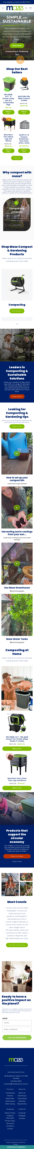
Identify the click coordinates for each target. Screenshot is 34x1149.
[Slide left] (13, 234)
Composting (10, 1093)
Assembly (22, 1101)
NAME (4, 1018)
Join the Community (17, 945)
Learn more (17, 426)
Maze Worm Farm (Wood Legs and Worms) (8, 138)
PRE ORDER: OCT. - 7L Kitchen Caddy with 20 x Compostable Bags (8, 100)
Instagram (22, 1116)
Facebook (22, 1113)
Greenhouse (22, 1096)
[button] (17, 1147)
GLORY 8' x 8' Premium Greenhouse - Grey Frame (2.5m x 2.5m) (24, 139)
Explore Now (16, 225)
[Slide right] (21, 234)
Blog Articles (22, 1104)
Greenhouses (10, 1101)
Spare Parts (10, 1098)
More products (17, 311)
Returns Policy (10, 1113)
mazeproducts (14, 1142)
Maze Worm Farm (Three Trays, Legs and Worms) (17, 779)
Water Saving (10, 1104)
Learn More (17, 396)
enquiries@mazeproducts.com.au (16, 1084)
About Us (22, 1093)
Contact (10, 1129)
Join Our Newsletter (17, 1037)
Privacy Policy (10, 1121)
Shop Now (17, 45)
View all (17, 158)
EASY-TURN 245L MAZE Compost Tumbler (24, 98)
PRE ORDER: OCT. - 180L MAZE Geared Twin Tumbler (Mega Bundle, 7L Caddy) (17, 739)
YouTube (22, 1118)
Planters (10, 1096)
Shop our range (17, 856)
